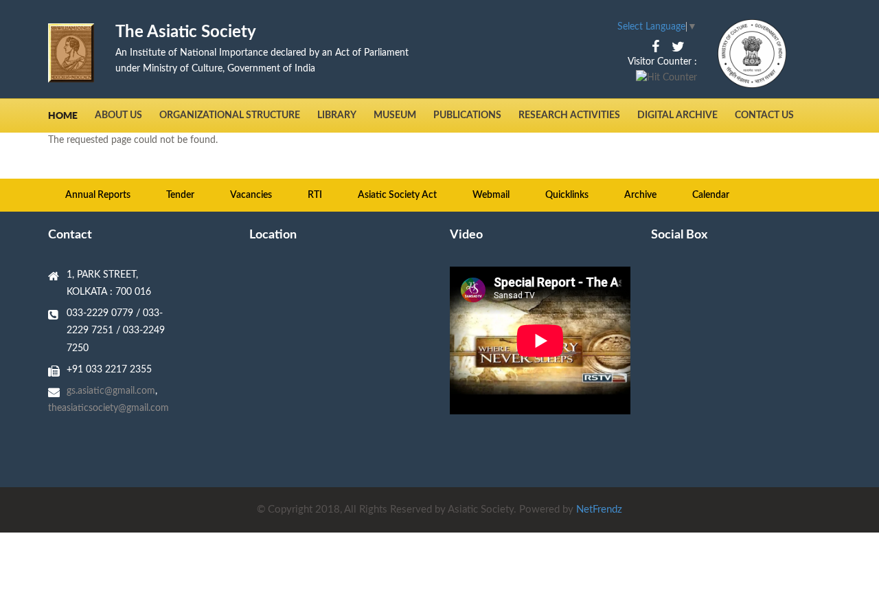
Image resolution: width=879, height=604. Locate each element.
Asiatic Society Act (397, 195)
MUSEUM (395, 115)
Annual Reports (97, 195)
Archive (640, 195)
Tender (180, 195)
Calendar (710, 195)
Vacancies (251, 195)
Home (63, 115)
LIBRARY (336, 115)
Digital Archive (677, 115)
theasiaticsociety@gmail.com (108, 408)
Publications (467, 115)
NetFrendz (599, 509)
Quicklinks (567, 195)
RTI (315, 195)
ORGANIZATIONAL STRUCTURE (229, 115)
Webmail (491, 195)
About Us (118, 115)
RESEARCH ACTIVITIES (569, 115)
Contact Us (764, 115)
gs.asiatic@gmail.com (111, 391)
